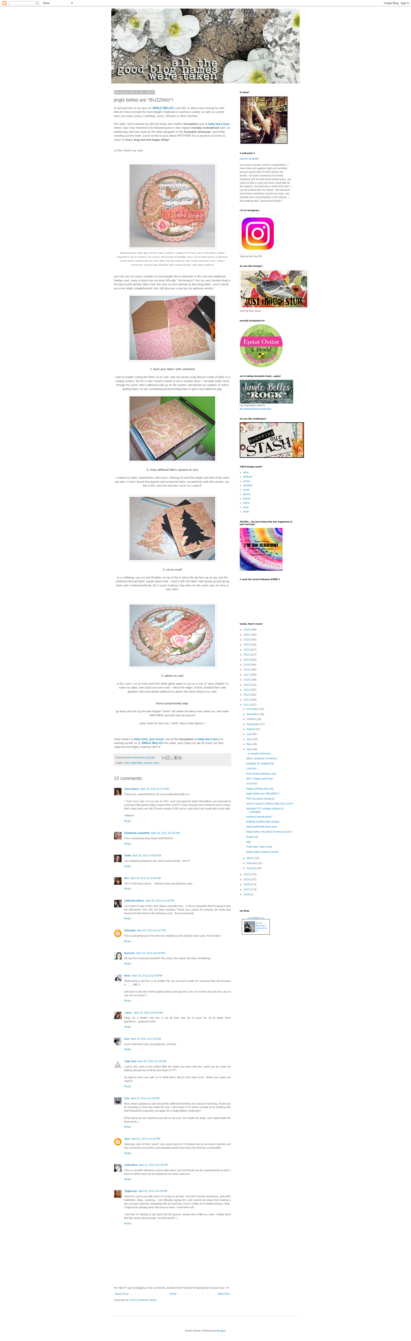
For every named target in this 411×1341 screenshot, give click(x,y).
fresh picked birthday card (261, 773)
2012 (247, 699)
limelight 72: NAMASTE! (260, 763)
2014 (247, 689)
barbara (247, 476)
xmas (156, 763)
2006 (247, 894)
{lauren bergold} (249, 158)
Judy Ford (130, 1061)
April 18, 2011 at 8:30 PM (150, 953)
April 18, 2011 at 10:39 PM (147, 975)
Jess (127, 1138)
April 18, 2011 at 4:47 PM (151, 930)
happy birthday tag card (260, 788)
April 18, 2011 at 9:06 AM (146, 855)
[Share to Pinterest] (180, 758)
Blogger (221, 1330)
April (250, 749)
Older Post (223, 1293)
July (249, 734)
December (253, 709)
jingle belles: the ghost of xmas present (268, 831)
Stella (127, 855)
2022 (247, 649)
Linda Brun (130, 1164)
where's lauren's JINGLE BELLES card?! (269, 803)
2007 (247, 889)
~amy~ (128, 1012)
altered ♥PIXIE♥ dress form (261, 826)
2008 (247, 884)
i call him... (252, 768)
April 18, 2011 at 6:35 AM (165, 833)
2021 (247, 654)
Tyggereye (130, 1191)
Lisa (126, 1038)
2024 (247, 639)
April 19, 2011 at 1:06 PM (152, 1061)
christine (248, 485)
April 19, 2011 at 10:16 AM (146, 1038)
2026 (247, 629)
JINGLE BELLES (163, 108)
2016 (247, 679)
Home (173, 1293)
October (251, 719)
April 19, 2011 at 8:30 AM (148, 1012)
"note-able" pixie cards (259, 846)
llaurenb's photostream (261, 928)
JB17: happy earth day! (259, 778)
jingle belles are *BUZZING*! (262, 793)
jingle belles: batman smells (262, 851)
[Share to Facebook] (176, 758)
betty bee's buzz (219, 123)
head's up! (252, 836)
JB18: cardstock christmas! (261, 758)
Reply (127, 821)
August (251, 729)
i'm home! (251, 783)
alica (246, 472)
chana (246, 481)
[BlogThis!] (168, 758)
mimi (246, 507)
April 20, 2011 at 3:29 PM (145, 1098)
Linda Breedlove (134, 900)
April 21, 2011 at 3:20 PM (145, 1138)
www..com (256, 918)
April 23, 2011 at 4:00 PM (152, 1191)
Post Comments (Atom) (143, 1300)
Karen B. (129, 953)
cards (127, 763)
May (249, 744)
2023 (247, 644)
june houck (156, 739)
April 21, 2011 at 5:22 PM (153, 1164)
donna (246, 498)
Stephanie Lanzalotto (137, 833)
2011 (247, 704)
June (250, 739)
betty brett (140, 739)
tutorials (148, 763)
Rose (127, 975)
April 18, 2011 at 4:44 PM (159, 900)
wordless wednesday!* (259, 816)
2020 (247, 659)
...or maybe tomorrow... (259, 753)
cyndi (246, 489)
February (252, 863)
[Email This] (164, 758)
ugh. (248, 841)
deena (246, 494)
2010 (247, 874)
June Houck (131, 788)
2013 (247, 694)
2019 (247, 664)
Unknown (130, 930)
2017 (247, 674)
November (253, 714)
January (252, 868)
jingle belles (137, 763)
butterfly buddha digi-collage (262, 821)
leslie (246, 511)
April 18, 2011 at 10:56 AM (145, 878)
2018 (247, 669)
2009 (247, 879)
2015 (247, 684)
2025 (247, 634)
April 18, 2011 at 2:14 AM (154, 788)
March (251, 858)
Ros (126, 878)
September (253, 724)
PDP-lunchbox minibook (260, 798)
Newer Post (121, 1293)
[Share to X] (172, 758)
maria (246, 502)
